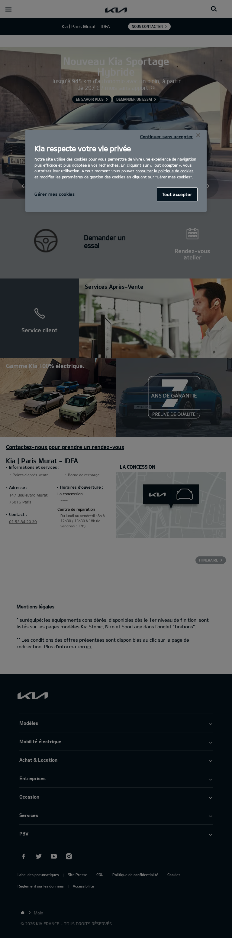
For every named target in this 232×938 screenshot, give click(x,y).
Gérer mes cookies (54, 194)
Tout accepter (177, 194)
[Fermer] (198, 135)
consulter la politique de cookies (165, 170)
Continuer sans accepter (166, 136)
